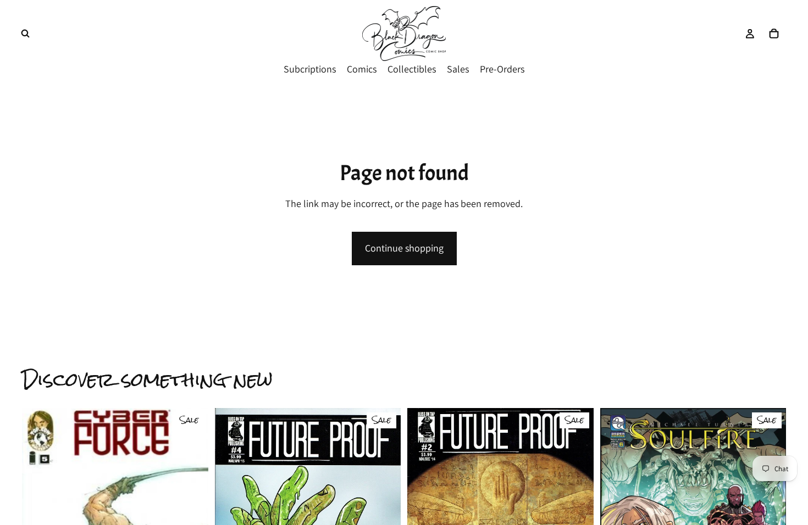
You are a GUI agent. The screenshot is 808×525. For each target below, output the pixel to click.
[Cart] (774, 33)
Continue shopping (404, 248)
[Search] (25, 33)
